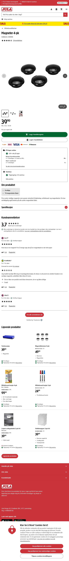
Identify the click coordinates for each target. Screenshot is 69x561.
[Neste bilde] (65, 76)
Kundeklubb (6, 478)
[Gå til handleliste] (56, 9)
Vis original (16, 266)
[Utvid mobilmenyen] (66, 9)
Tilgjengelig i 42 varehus (46, 447)
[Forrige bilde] (4, 76)
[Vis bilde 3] (20, 113)
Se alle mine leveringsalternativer (15, 166)
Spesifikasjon (7, 207)
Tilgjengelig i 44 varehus (12, 362)
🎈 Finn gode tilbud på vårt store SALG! (34, 23)
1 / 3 (61, 106)
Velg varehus (8, 19)
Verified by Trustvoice (33, 320)
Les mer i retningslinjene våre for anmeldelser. (38, 231)
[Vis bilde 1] (5, 113)
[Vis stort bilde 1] (34, 76)
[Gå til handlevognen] (61, 9)
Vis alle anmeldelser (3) (34, 314)
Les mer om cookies (43, 539)
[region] (34, 541)
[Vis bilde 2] (13, 113)
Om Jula (4, 472)
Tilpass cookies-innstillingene (42, 556)
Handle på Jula (7, 466)
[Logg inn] (51, 9)
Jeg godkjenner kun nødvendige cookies (42, 551)
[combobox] (34, 14)
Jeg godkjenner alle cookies (41, 546)
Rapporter (12, 252)
